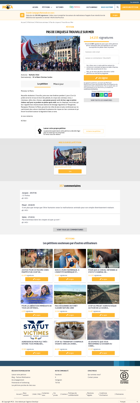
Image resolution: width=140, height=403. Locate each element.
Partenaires (120, 394)
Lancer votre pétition (19, 374)
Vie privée (55, 394)
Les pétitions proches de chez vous (24, 385)
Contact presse (93, 377)
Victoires (59, 7)
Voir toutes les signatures (101, 100)
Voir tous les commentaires (70, 230)
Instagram (58, 380)
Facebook (58, 374)
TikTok (57, 382)
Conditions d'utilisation (104, 394)
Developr (35, 402)
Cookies (64, 394)
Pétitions (31, 22)
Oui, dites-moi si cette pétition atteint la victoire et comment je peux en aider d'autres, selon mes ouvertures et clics (102, 67)
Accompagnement (18, 380)
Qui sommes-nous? (94, 374)
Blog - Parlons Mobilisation (21, 377)
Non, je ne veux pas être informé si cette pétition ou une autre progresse (100, 72)
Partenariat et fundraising (20, 382)
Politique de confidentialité (73, 394)
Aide (34, 394)
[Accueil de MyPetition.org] (7, 7)
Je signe (115, 15)
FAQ (39, 394)
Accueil (35, 7)
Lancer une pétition (130, 7)
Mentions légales (90, 394)
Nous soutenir (107, 7)
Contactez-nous (45, 394)
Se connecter (134, 2)
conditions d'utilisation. (91, 89)
